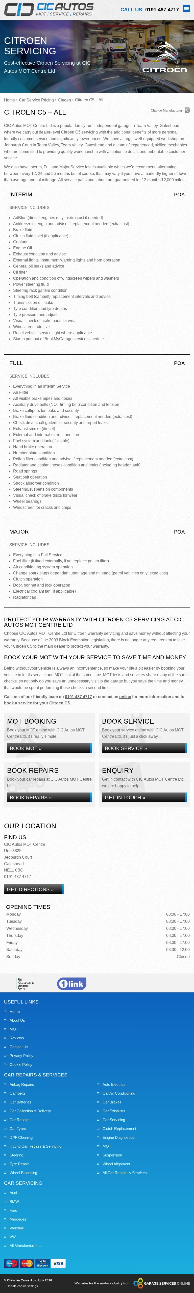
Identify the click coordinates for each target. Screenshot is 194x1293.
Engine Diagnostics (118, 1137)
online (125, 697)
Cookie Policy (21, 1064)
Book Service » (126, 748)
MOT (14, 1029)
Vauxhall (16, 1228)
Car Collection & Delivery (30, 1111)
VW (13, 1237)
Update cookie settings (22, 1286)
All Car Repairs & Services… (127, 1173)
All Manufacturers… (26, 1246)
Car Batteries (20, 1102)
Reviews (17, 1038)
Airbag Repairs (22, 1084)
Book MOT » (26, 748)
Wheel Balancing (23, 1173)
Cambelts (18, 1093)
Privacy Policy (21, 1056)
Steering (16, 1155)
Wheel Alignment (116, 1164)
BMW (14, 1201)
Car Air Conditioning (119, 1093)
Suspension (112, 1155)
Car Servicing (114, 1120)
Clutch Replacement (119, 1128)
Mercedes (18, 1219)
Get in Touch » (125, 797)
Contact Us (19, 1047)
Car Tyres (18, 1128)
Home (15, 1011)
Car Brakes (112, 1102)
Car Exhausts (114, 1111)
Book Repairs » (31, 797)
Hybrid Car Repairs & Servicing (35, 1146)
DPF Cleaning (21, 1137)
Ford (13, 1210)
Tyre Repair (19, 1164)
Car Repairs (20, 1120)
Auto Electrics (114, 1084)
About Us (17, 1020)
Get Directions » (30, 889)
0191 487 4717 (149, 9)
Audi (13, 1193)
